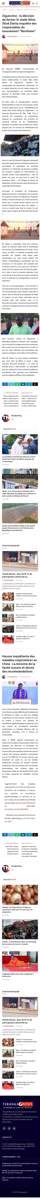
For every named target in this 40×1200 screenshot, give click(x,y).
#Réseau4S (30, 803)
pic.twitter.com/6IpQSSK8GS (16, 809)
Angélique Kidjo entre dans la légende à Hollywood (25, 637)
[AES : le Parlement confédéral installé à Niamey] (8, 618)
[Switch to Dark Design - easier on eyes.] (37, 3)
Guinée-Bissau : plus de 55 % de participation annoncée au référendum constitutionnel (17, 576)
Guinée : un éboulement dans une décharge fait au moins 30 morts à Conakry (27, 628)
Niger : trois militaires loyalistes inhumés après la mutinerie (26, 605)
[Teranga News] (19, 3)
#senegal (22, 803)
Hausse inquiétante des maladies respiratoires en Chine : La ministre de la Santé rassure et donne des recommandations (10, 401)
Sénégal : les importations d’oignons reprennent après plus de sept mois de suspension (26, 596)
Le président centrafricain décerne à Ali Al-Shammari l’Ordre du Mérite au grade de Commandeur (19, 459)
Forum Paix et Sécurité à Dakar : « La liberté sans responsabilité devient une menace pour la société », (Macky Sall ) (29, 401)
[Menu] (3, 3)
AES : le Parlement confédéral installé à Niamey (25, 616)
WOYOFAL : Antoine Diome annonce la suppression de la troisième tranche (12, 850)
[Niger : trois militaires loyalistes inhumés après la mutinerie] (8, 607)
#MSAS (29, 787)
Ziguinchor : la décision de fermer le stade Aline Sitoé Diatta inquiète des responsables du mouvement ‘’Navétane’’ (30, 851)
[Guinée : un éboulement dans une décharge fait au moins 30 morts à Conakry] (8, 629)
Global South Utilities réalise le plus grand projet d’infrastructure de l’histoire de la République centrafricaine (18, 528)
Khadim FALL (13, 36)
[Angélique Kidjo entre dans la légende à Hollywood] (8, 639)
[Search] (33, 3)
